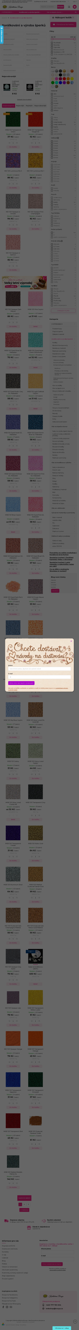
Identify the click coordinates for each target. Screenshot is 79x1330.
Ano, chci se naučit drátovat (21, 683)
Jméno (10, 665)
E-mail (10, 673)
